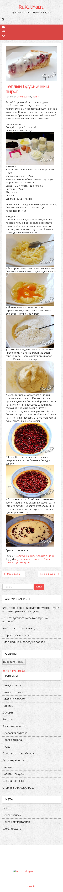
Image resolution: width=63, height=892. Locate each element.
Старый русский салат (16, 635)
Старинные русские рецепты (20, 787)
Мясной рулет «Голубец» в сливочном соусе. (50, 574)
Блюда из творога (14, 699)
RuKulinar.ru (31, 7)
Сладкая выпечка (45, 556)
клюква (9, 562)
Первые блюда (12, 739)
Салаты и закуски (13, 774)
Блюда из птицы (12, 692)
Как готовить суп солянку (18, 628)
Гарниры (7, 705)
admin (36, 96)
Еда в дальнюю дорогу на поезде (23, 642)
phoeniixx (31, 886)
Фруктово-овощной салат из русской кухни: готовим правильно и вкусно (30, 609)
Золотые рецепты (25, 556)
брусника (19, 559)
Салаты (7, 767)
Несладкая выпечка (14, 733)
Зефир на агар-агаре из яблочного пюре (15, 574)
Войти (6, 808)
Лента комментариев (16, 821)
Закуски (7, 719)
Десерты (8, 712)
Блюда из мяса (11, 685)
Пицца (6, 746)
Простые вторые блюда (18, 753)
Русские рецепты (13, 760)
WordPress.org (11, 828)
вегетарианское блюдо (38, 559)
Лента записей (11, 815)
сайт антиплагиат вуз (13, 670)
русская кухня (22, 562)
